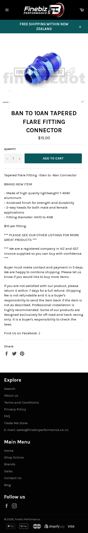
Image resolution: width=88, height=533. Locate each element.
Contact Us (12, 478)
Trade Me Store (16, 423)
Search (9, 389)
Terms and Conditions (21, 402)
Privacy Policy (15, 409)
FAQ (7, 416)
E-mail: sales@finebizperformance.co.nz (36, 430)
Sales (8, 471)
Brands (9, 464)
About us (11, 395)
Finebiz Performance (27, 519)
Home (9, 450)
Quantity (10, 149)
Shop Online (14, 457)
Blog (7, 485)
